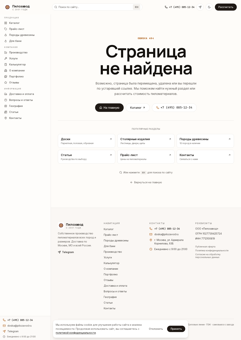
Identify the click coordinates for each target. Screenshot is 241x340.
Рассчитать (225, 6)
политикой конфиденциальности (76, 332)
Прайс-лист (111, 234)
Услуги (108, 257)
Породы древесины (116, 240)
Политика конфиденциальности (211, 250)
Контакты (109, 308)
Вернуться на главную (148, 182)
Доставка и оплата (115, 285)
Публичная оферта (205, 246)
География (110, 296)
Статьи (108, 302)
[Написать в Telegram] (200, 7)
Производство (113, 251)
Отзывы (108, 280)
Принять (176, 328)
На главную (111, 107)
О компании (111, 268)
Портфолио (111, 274)
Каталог (135, 107)
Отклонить (156, 328)
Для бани (109, 246)
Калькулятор (111, 263)
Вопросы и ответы (115, 291)
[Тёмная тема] (209, 7)
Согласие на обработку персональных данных (208, 256)
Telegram (68, 252)
